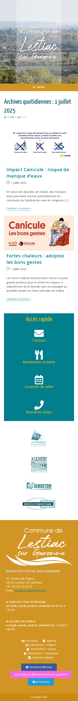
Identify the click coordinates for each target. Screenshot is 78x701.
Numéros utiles (39, 412)
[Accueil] (5, 117)
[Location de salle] (39, 379)
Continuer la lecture (18, 208)
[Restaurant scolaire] (39, 355)
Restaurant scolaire (39, 362)
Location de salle (39, 386)
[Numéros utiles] (39, 405)
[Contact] (39, 333)
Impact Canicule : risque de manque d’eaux (37, 172)
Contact (39, 340)
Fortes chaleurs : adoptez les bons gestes (35, 258)
